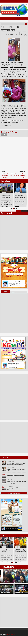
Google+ (6, 134)
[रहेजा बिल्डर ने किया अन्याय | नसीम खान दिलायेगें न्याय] (14, 576)
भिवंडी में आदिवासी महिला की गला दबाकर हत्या (15, 475)
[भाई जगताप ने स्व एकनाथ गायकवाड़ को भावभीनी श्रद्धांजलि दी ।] (4, 469)
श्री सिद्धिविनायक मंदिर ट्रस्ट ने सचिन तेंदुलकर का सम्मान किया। (20, 551)
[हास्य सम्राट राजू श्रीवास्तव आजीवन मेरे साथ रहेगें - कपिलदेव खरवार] (20, 188)
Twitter (4, 134)
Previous (1, 188)
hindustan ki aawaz (11, 634)
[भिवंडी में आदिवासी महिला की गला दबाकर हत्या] (4, 475)
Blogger (19, 210)
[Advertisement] (14, 153)
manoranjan (5, 23)
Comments (14, 292)
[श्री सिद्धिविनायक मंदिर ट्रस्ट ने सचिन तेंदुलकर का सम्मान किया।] (20, 542)
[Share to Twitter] (9, 189)
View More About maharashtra (14, 493)
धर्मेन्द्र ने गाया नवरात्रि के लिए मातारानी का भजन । (12, 28)
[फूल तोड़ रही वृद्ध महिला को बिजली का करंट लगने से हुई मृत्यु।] (4, 488)
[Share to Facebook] (7, 189)
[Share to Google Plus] (11, 189)
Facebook (2, 134)
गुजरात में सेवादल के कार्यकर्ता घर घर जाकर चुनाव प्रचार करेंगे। (6, 591)
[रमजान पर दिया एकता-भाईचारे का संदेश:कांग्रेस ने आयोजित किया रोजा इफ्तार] (6, 542)
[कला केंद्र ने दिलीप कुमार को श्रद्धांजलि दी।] (6, 188)
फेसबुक (5, 291)
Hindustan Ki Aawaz (9, 34)
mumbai (11, 23)
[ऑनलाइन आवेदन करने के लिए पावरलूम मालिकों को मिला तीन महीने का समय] (4, 481)
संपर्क (23, 292)
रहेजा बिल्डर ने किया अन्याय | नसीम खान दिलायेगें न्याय (13, 582)
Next (25, 188)
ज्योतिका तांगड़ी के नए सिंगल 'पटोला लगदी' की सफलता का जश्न (20, 591)
